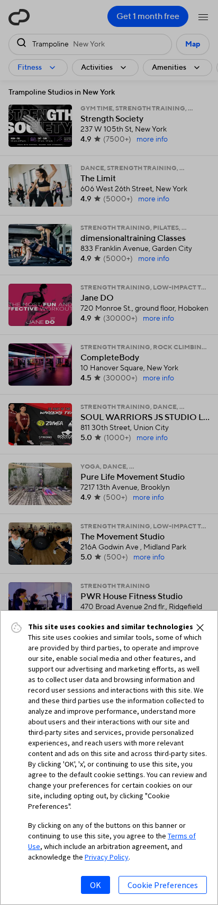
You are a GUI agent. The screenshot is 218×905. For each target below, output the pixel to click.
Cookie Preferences (163, 885)
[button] (200, 627)
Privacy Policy (107, 857)
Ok (95, 885)
